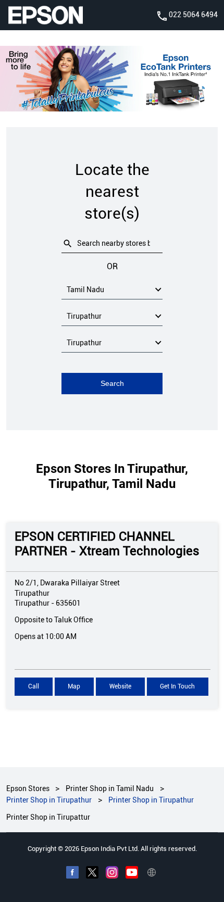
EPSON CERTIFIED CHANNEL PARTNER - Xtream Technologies (107, 544)
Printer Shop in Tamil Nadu (110, 788)
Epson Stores (28, 788)
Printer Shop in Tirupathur (49, 800)
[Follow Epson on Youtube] (132, 874)
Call (33, 687)
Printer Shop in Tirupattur (48, 817)
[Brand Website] (151, 874)
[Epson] (45, 15)
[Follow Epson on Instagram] (112, 874)
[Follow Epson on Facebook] (72, 874)
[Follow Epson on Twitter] (92, 874)
